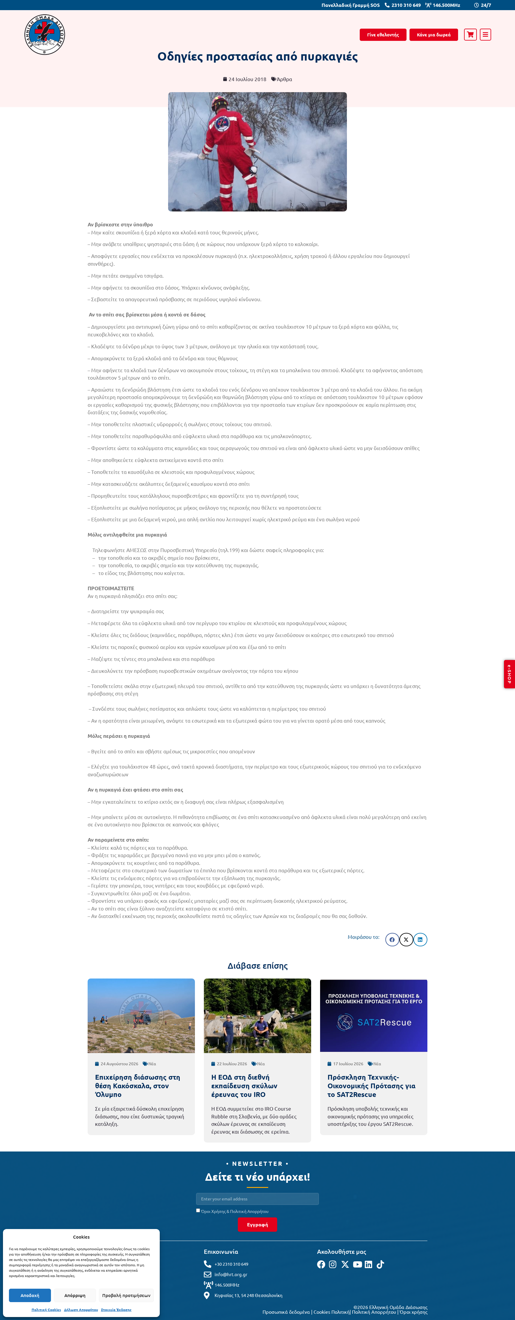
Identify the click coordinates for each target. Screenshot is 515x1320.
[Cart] (470, 35)
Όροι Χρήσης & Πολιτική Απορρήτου (235, 1211)
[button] (392, 939)
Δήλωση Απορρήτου (81, 1309)
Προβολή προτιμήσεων (126, 1295)
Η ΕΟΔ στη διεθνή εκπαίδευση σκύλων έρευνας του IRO (244, 1086)
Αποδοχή (30, 1295)
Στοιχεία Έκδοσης (116, 1309)
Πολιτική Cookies (46, 1309)
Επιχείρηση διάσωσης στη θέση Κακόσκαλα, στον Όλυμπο (137, 1086)
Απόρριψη (75, 1295)
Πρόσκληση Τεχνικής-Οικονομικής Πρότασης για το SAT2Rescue (371, 1086)
